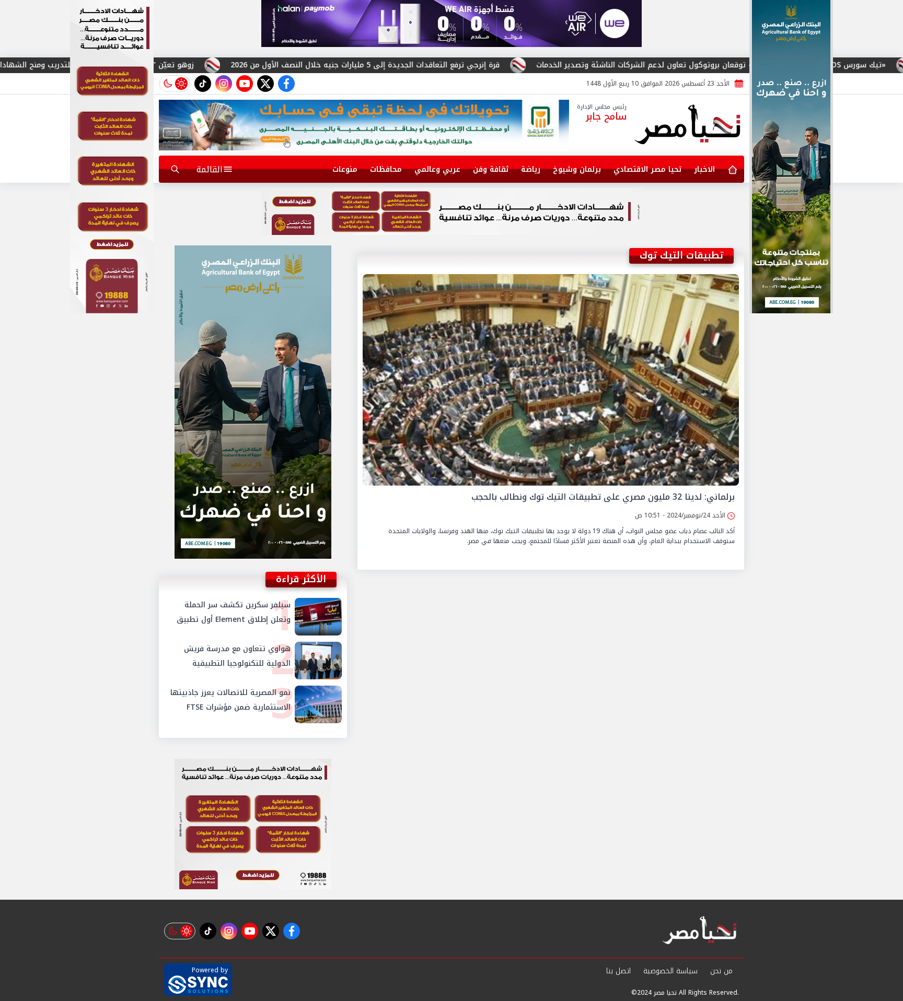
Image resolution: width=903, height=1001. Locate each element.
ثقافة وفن (490, 169)
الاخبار (704, 169)
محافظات (386, 169)
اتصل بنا (618, 971)
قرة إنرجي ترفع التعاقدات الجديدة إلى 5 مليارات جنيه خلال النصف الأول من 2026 (452, 65)
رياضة (530, 169)
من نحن (721, 971)
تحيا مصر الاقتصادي (647, 169)
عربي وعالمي (437, 169)
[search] (175, 169)
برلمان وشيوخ (577, 169)
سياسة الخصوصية (670, 971)
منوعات (344, 169)
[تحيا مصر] (688, 125)
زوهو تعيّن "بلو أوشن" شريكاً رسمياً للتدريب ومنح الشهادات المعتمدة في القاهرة (145, 65)
